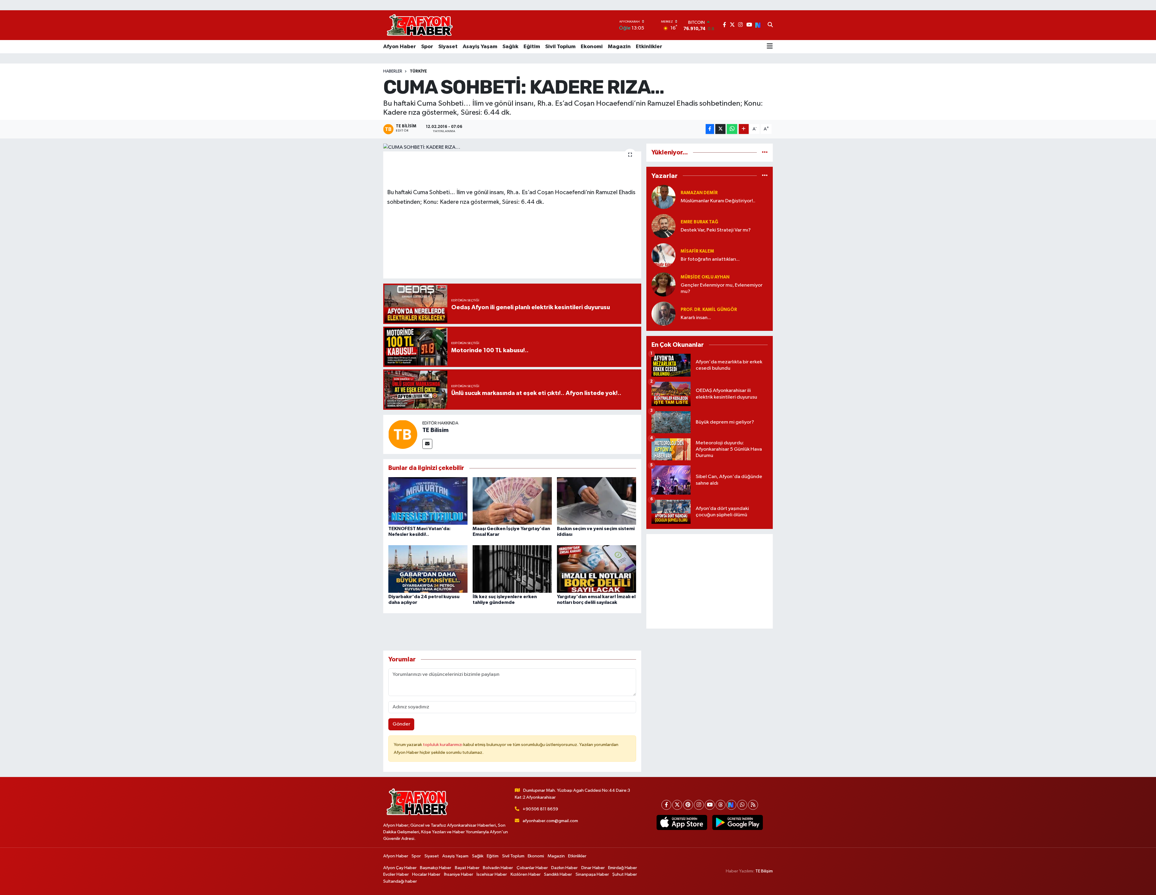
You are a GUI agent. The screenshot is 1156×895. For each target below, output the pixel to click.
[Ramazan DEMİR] (663, 196)
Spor (427, 46)
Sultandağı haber (400, 881)
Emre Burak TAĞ (699, 222)
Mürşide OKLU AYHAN (705, 277)
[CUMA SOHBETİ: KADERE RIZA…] (512, 147)
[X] (677, 805)
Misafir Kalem (697, 251)
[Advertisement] (709, 581)
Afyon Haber (399, 46)
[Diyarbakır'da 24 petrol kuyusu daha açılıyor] (428, 568)
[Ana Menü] (770, 46)
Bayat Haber (467, 867)
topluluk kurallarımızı (443, 744)
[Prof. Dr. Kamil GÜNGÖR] (663, 313)
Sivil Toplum (560, 46)
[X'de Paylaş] (720, 129)
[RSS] (753, 805)
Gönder (401, 724)
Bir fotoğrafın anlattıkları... (710, 259)
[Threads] (721, 805)
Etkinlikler (649, 46)
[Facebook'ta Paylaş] (710, 129)
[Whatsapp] (742, 805)
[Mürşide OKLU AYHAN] (663, 284)
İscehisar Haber (492, 874)
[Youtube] (710, 805)
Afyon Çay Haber (400, 867)
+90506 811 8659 (540, 809)
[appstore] (681, 822)
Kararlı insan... (696, 317)
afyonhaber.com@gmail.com (550, 821)
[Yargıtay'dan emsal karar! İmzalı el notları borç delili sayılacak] (596, 568)
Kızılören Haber (526, 874)
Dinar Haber (593, 867)
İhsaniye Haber (458, 874)
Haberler (392, 71)
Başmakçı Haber (435, 867)
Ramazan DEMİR (699, 193)
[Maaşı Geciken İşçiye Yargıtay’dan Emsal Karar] (512, 500)
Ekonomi (592, 46)
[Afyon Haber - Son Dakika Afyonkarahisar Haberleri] (419, 25)
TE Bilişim (764, 871)
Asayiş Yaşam (480, 46)
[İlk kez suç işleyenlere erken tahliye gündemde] (512, 568)
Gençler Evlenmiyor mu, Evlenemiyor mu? (722, 288)
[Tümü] (765, 152)
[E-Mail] (427, 444)
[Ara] (770, 25)
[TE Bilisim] (402, 434)
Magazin (619, 46)
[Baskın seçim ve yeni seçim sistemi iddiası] (596, 500)
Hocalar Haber (426, 874)
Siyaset (448, 46)
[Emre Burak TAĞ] (663, 225)
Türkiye (418, 71)
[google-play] (737, 822)
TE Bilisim (435, 430)
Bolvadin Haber (498, 867)
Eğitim (532, 46)
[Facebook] (666, 805)
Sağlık (510, 46)
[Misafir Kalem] (663, 255)
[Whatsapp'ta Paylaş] (732, 129)
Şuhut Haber (624, 874)
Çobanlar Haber (532, 867)
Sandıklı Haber (558, 874)
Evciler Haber (396, 874)
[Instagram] (699, 805)
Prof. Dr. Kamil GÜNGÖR (709, 309)
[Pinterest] (688, 805)
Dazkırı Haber (564, 867)
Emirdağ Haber (622, 867)
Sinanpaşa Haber (592, 874)
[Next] (731, 805)
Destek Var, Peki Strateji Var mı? (716, 230)
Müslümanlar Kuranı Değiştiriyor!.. (718, 201)
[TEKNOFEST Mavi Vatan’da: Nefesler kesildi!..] (428, 500)
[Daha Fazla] (744, 129)
